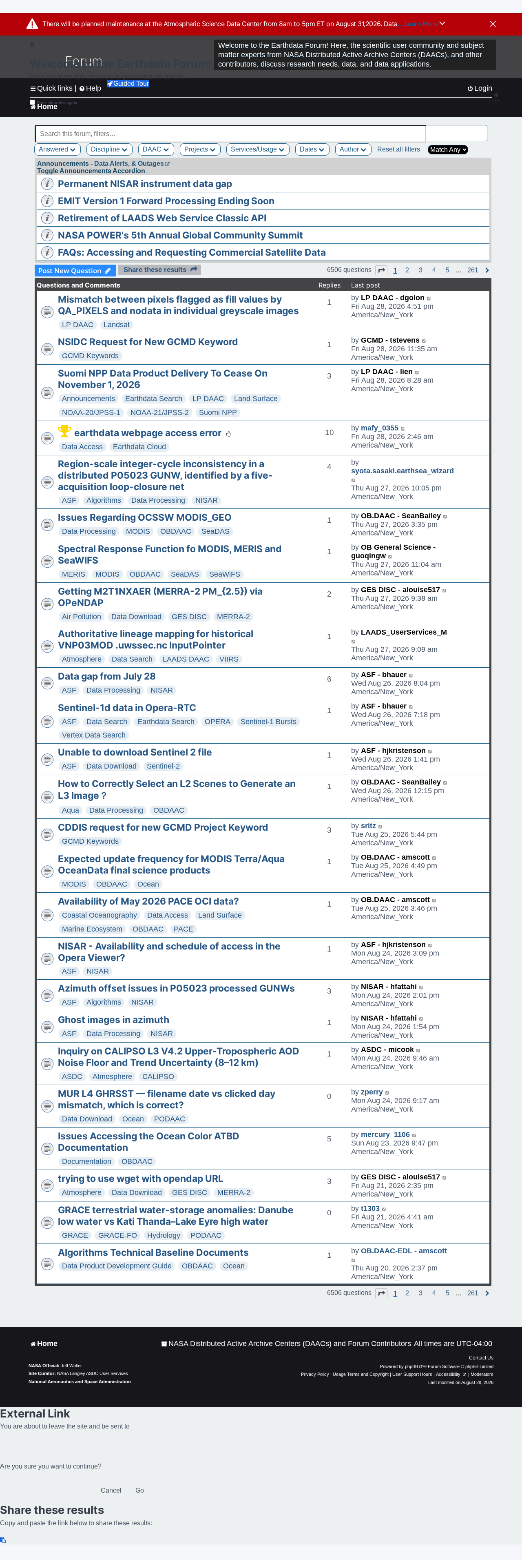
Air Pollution (81, 617)
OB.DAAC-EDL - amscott (404, 1251)
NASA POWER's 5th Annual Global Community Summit (180, 235)
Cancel (111, 1490)
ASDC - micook (387, 1049)
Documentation (86, 1161)
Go (139, 1490)
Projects (197, 149)
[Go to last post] (429, 298)
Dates (309, 149)
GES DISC (189, 617)
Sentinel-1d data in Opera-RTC (127, 707)
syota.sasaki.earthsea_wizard (402, 471)
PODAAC (169, 1119)
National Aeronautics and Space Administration (80, 1381)
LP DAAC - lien (387, 372)
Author (350, 149)
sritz (368, 826)
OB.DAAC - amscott (395, 857)
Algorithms (103, 500)
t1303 (370, 1208)
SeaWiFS (224, 574)
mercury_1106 (385, 1134)
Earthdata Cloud (139, 447)
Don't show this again (57, 102)
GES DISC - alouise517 (400, 590)
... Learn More (419, 24)
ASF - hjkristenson (393, 751)
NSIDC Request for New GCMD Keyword (148, 342)
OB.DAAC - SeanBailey (401, 516)
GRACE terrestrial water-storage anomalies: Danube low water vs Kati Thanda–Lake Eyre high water (176, 1215)
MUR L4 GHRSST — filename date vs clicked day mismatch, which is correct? (166, 1099)
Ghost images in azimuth (113, 1019)
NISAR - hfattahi (389, 987)
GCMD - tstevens (390, 340)
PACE (183, 929)
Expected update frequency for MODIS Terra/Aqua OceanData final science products (171, 864)
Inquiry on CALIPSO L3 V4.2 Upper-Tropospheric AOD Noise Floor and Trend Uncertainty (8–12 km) (178, 1056)
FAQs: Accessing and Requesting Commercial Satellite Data (192, 252)
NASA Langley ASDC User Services (92, 1373)
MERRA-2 (233, 617)
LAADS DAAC (186, 659)
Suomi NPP (218, 412)
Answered (54, 149)
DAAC (153, 149)
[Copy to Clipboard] (3, 1540)
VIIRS (229, 659)
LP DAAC (77, 325)
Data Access (82, 447)
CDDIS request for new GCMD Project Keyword (163, 827)
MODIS (138, 531)
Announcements (88, 398)
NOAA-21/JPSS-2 (159, 412)
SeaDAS (215, 531)
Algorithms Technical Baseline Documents (153, 1252)
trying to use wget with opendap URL (140, 1178)
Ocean (148, 884)
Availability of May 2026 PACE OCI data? (148, 901)
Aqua (70, 810)
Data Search (132, 659)
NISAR (206, 500)
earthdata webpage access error (147, 433)
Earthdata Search (153, 398)
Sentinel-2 (163, 766)
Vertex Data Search (94, 735)
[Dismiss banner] (493, 24)
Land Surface (256, 398)
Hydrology (163, 1235)
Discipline (106, 149)
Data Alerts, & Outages (129, 163)
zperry (372, 1092)
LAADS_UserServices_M (404, 632)
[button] (381, 270)
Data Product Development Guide (117, 1266)
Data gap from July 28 (107, 676)
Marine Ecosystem (92, 929)
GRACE (75, 1235)
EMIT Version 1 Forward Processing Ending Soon (166, 201)
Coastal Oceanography (99, 915)
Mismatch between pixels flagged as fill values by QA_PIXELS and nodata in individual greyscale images (178, 305)
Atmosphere (82, 659)
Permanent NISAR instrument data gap (145, 183)
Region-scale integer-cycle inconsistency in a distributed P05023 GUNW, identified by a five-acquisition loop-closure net (165, 475)
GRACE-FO (117, 1235)
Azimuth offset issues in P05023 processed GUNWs (176, 988)
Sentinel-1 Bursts (268, 722)
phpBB (411, 1366)
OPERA (217, 722)
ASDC (72, 1076)
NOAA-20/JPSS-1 (91, 412)
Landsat (117, 325)
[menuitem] (286, 1344)
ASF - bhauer (384, 675)
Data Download (136, 617)
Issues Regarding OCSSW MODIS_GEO (145, 517)
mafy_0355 (379, 428)
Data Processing (158, 500)
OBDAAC (175, 531)
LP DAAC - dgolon (393, 298)
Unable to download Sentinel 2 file (135, 752)
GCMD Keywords (90, 356)
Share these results (155, 270)
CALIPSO (158, 1076)
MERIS (73, 574)
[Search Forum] (481, 129)
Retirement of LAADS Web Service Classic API (162, 218)
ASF (69, 500)
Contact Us (481, 1358)
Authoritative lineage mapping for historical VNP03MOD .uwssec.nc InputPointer (155, 639)
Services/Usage (255, 149)
